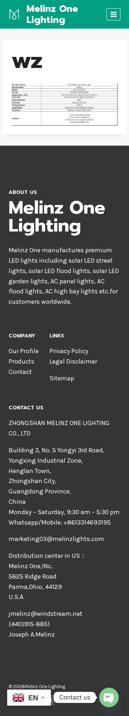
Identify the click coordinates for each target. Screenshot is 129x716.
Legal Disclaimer (73, 361)
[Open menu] (113, 14)
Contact (20, 372)
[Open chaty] (109, 697)
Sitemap (61, 378)
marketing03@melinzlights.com (56, 539)
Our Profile (24, 351)
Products (21, 361)
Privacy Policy (68, 351)
